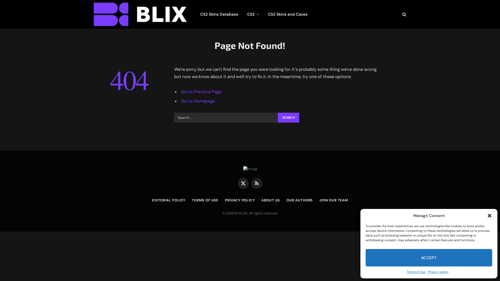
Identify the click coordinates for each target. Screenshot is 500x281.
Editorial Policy (169, 200)
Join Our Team (333, 200)
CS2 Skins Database (219, 14)
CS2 (251, 14)
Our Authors (299, 200)
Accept (429, 257)
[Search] (403, 14)
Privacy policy (438, 272)
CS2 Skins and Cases (288, 14)
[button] (489, 215)
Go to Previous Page (201, 91)
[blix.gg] (140, 14)
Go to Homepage (198, 101)
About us (270, 200)
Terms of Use (416, 272)
